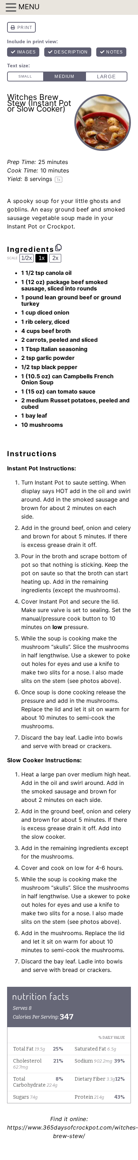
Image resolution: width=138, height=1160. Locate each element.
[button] (12, 7)
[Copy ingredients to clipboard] (58, 247)
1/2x (26, 258)
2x (55, 258)
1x (42, 258)
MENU (29, 6)
